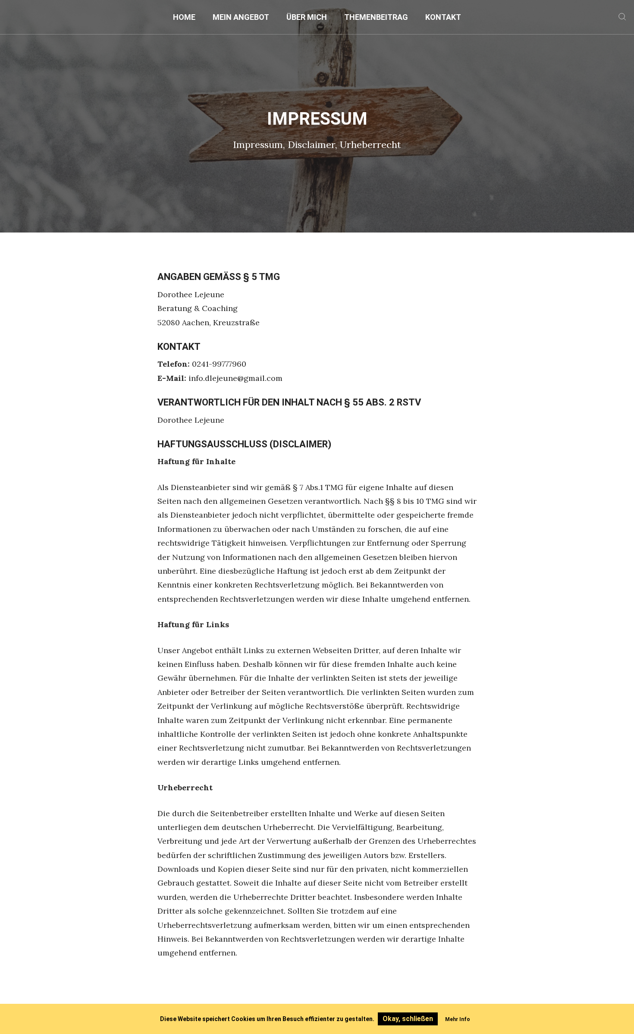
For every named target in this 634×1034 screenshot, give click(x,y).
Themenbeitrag (376, 17)
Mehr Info (457, 1019)
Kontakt (443, 17)
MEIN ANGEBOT (241, 17)
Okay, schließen (408, 1019)
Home (184, 17)
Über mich (306, 17)
